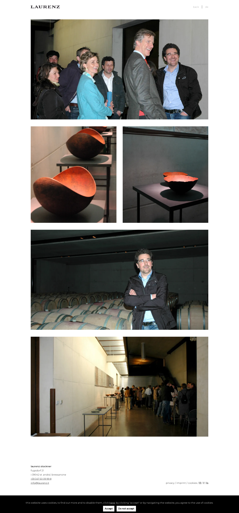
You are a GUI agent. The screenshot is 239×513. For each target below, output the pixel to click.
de (206, 7)
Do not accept (126, 508)
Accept (109, 508)
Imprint (181, 483)
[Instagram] (200, 483)
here (112, 502)
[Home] (45, 7)
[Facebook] (203, 483)
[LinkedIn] (207, 483)
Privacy (170, 483)
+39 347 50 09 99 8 (41, 478)
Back (196, 7)
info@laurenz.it (40, 483)
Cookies (192, 483)
